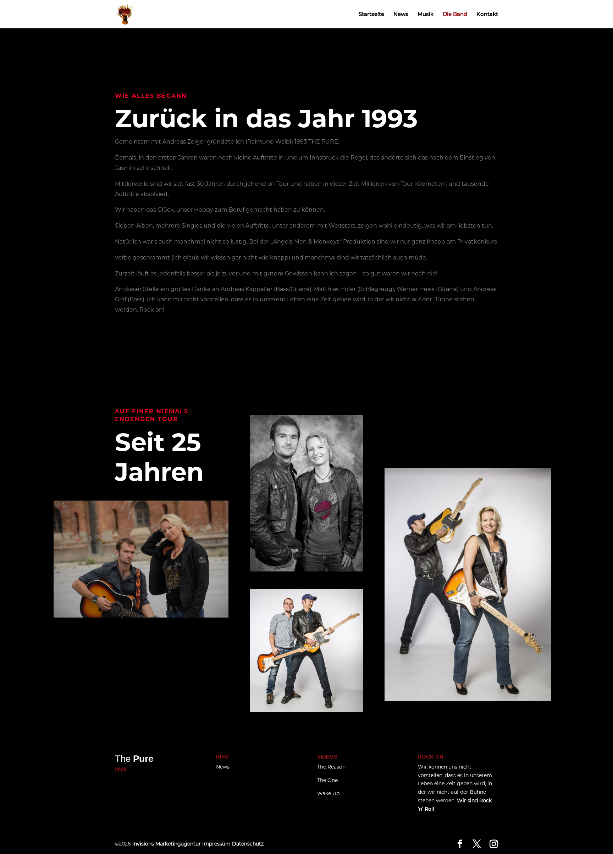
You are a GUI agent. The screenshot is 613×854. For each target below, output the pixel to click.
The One (327, 780)
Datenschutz (247, 844)
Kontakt (487, 14)
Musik (425, 14)
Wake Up (328, 793)
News (400, 14)
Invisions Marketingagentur (166, 844)
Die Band (455, 14)
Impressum (216, 844)
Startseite (371, 14)
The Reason (331, 767)
